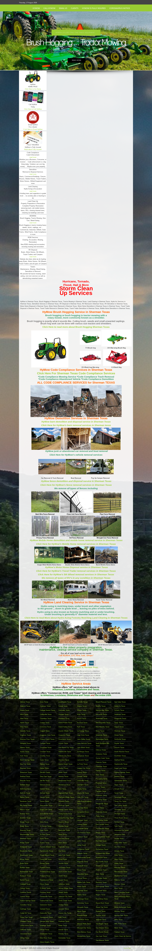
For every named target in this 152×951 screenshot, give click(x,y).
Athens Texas (25, 747)
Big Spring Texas (26, 805)
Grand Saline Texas (65, 727)
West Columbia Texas (121, 892)
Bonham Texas (25, 818)
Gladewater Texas (46, 934)
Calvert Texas (25, 888)
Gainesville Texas (46, 896)
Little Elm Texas (82, 797)
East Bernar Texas (46, 814)
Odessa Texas (101, 750)
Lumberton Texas (83, 849)
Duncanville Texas (46, 805)
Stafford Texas (119, 760)
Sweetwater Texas (120, 781)
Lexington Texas (82, 785)
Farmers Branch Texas (48, 847)
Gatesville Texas (46, 913)
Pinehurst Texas (101, 795)
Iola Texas (62, 851)
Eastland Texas (45, 818)
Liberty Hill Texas (83, 793)
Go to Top (127, 948)
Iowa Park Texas (64, 855)
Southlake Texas (120, 756)
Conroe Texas (45, 723)
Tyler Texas (118, 826)
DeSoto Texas (45, 793)
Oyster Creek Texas (103, 758)
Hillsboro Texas (64, 801)
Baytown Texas (25, 768)
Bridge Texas (24, 843)
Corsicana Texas (46, 747)
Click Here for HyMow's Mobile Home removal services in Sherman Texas (76, 544)
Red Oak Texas (101, 841)
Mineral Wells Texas (84, 924)
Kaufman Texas (64, 921)
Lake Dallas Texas (83, 739)
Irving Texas (63, 859)
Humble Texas (63, 826)
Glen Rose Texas (46, 938)
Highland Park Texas (66, 793)
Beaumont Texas (26, 772)
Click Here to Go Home (33, 89)
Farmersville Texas (46, 851)
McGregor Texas (83, 899)
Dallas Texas (44, 768)
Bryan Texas (24, 859)
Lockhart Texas (82, 820)
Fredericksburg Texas (47, 872)
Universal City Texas (121, 830)
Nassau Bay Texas (102, 710)
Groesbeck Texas (65, 739)
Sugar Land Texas (120, 768)
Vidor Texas (118, 855)
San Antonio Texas (102, 928)
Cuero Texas (44, 760)
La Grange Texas (83, 731)
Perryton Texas (101, 791)
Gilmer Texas (44, 930)
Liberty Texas (81, 789)
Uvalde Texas (119, 838)
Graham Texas (64, 714)
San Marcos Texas (102, 940)
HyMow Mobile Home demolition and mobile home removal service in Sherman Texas (76, 540)
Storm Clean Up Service (122, 936)
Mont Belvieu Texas (84, 932)
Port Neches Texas (102, 828)
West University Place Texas (122, 898)
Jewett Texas (63, 892)
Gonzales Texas (64, 710)
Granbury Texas (64, 718)
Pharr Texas (100, 808)
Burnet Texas (24, 880)
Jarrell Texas (63, 876)
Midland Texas (82, 915)
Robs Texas (100, 874)
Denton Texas (45, 789)
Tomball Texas (119, 822)
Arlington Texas (25, 743)
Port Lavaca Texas (102, 824)
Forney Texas (44, 863)
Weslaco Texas (119, 884)
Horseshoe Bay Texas (66, 818)
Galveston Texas (46, 905)
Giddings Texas (45, 925)
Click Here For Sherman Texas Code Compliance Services (76, 373)
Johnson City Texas (65, 896)
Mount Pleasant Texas (103, 702)
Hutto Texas (63, 843)
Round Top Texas (102, 907)
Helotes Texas (63, 776)
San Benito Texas (102, 932)
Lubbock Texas (82, 837)
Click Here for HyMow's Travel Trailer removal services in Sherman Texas (76, 571)
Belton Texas (24, 797)
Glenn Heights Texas (47, 942)
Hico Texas (62, 789)
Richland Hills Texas (103, 853)
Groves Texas (63, 743)
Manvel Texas (82, 878)
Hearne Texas (63, 768)
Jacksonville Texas (65, 872)
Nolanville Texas (101, 735)
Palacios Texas (101, 762)
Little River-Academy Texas (84, 802)
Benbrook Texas (25, 801)
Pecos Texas (100, 787)
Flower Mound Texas (47, 855)
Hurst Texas (63, 834)
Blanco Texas (25, 809)
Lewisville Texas (82, 781)
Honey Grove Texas (65, 814)
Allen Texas (24, 718)
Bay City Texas (25, 764)
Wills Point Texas (120, 924)
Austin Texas (24, 752)
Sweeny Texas (119, 776)
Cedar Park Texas (26, 917)
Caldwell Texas (25, 884)
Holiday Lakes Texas (66, 809)
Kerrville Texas (82, 702)
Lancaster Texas (83, 760)
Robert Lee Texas (102, 866)
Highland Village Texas (66, 797)
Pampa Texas (100, 770)
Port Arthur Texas (102, 820)
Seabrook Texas (120, 714)
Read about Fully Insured (32, 149)
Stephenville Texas (120, 764)
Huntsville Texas (64, 830)
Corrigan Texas (45, 743)
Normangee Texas (102, 739)
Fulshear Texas (45, 892)
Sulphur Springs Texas (122, 772)
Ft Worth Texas (45, 888)
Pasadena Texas (101, 779)
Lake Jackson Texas (84, 743)
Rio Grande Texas (102, 862)
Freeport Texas (45, 876)
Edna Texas (44, 822)
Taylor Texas (118, 785)
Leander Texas (82, 776)
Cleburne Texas (25, 930)
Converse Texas (45, 727)
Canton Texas (25, 896)
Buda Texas (24, 863)
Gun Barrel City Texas (66, 747)
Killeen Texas (81, 710)
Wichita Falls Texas (121, 915)
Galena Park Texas (46, 901)
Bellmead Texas (25, 789)
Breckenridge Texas (27, 834)
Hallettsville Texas (65, 752)
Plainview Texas (101, 812)
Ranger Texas (100, 833)
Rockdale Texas (101, 878)
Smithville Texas (120, 739)
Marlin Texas (81, 886)
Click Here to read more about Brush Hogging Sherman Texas (76, 327)
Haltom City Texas (65, 756)
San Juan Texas (101, 936)
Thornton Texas (119, 814)
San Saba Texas (120, 702)
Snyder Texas (119, 743)
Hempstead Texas (65, 781)
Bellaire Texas (25, 785)
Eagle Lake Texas (46, 809)
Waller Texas (118, 863)
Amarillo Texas (25, 731)
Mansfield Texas (82, 874)
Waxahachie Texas (120, 872)
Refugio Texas (101, 845)
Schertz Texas (119, 710)
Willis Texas (118, 919)
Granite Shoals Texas (66, 731)
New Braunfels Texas (103, 723)
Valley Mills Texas (120, 843)
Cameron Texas (25, 892)
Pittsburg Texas (101, 799)
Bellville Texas (25, 793)
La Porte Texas (82, 764)
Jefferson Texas (64, 884)
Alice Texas (24, 714)
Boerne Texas (25, 814)
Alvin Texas (24, 727)
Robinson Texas (101, 870)
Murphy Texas (101, 706)
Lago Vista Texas (83, 735)
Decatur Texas (45, 772)
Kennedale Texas (64, 938)
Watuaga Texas (119, 867)
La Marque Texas (83, 752)
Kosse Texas (81, 718)
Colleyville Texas (46, 714)
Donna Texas (44, 801)
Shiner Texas (118, 735)
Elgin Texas (44, 830)
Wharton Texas (119, 903)
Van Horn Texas (119, 847)
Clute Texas (44, 702)
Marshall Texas (82, 891)
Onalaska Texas (101, 754)
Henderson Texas (65, 785)
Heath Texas (63, 772)
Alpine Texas (24, 723)
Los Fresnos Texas (83, 833)
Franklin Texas (45, 867)
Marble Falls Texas (83, 882)
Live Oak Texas (82, 808)
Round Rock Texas (102, 903)
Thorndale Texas (120, 809)
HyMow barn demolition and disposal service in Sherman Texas (76, 421)
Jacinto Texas (63, 863)
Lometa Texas (82, 824)
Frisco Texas (44, 884)
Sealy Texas (118, 723)
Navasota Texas (101, 714)
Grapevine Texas (64, 735)
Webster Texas (119, 880)
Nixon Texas (100, 731)
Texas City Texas (120, 801)
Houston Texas (64, 822)
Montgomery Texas (83, 936)
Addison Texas (25, 706)
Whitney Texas (119, 911)
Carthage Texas (25, 909)
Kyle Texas (81, 727)
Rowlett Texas (101, 911)
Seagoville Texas (120, 718)
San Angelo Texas (102, 924)
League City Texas (83, 768)
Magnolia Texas (82, 862)
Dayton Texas (45, 764)
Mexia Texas (81, 911)
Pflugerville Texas (102, 804)
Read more (76, 60)
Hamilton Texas (64, 760)
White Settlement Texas (122, 907)
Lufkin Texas (81, 841)
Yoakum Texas (119, 932)
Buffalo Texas (25, 867)
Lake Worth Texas (83, 747)
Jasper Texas (63, 880)
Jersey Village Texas (66, 888)
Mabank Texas (82, 853)
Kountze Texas (82, 723)
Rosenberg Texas (102, 899)
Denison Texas (45, 785)
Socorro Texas (119, 747)
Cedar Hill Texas (25, 913)
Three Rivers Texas (121, 818)
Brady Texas (24, 826)
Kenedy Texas (63, 934)
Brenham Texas (25, 838)
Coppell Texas (45, 731)
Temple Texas (119, 789)
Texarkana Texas (120, 797)
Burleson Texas (25, 876)
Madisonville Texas (83, 857)
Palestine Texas (101, 766)
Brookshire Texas (26, 851)
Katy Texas (62, 917)
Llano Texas (81, 816)
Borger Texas (24, 822)
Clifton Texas (24, 938)
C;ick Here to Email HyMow (32, 129)
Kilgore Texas (82, 706)
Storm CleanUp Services (76, 290)
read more (32, 157)
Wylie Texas (118, 928)
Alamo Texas (24, 710)
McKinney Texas (83, 903)
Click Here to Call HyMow (33, 109)
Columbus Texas (46, 718)
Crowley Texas (45, 756)
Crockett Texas (45, 752)
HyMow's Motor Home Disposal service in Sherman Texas (76, 567)
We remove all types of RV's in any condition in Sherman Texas (76, 578)
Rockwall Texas (101, 891)
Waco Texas (118, 859)
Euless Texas (44, 843)
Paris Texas (100, 775)
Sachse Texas (101, 915)
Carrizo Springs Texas (27, 901)
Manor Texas (81, 870)
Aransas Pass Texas (27, 739)
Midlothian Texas (83, 919)
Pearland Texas (101, 783)
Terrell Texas (118, 793)
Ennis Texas (44, 838)
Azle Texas (24, 756)
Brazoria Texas (25, 830)
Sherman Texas (119, 731)
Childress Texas (25, 921)
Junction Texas (64, 909)
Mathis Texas (81, 895)
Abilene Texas (25, 702)
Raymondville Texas (103, 837)
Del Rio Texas (45, 781)
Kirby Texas (81, 714)
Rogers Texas (100, 895)
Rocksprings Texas (102, 886)
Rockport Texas (101, 882)
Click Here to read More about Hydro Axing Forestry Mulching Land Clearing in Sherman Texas (76, 618)
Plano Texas (100, 816)
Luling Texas (81, 845)
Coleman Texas (45, 706)
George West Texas (47, 921)
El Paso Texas (45, 834)
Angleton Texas (25, 735)
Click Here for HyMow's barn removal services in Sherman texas (76, 425)
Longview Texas (82, 828)
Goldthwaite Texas (65, 702)
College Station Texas (47, 710)
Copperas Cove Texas (47, 735)
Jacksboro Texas (64, 867)
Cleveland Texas (26, 934)
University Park (119, 834)
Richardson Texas (102, 849)
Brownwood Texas (26, 855)
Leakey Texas (82, 772)
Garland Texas (45, 909)
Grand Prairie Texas (65, 723)
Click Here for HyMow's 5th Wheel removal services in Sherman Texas (76, 574)
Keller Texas (63, 925)
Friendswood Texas (46, 880)
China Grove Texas (26, 925)
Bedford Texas (25, 776)
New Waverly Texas (102, 727)
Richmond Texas (101, 857)
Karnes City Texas (65, 913)
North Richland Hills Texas (102, 744)
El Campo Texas (45, 826)
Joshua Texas (63, 905)
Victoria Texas (119, 851)
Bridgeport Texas (26, 847)
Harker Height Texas (66, 764)
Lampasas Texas (83, 756)
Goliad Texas (63, 706)
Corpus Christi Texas (47, 739)
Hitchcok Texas (64, 805)
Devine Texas (44, 797)
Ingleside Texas (64, 847)
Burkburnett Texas (26, 872)
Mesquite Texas (82, 907)
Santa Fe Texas (119, 706)
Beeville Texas (25, 781)
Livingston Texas (83, 812)
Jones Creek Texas (65, 901)
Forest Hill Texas (46, 859)
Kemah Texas (63, 930)
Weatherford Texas (120, 876)
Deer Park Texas (46, 776)
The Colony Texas (120, 805)
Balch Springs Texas (27, 760)
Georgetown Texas (46, 917)
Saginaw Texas (101, 919)
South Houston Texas (121, 752)
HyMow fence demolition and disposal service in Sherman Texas (76, 481)
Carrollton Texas (25, 905)
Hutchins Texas (64, 838)
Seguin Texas (119, 727)
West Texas (118, 888)
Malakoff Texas (82, 866)
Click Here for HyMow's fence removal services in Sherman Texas (76, 485)
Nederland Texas (101, 718)
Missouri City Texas (84, 928)
